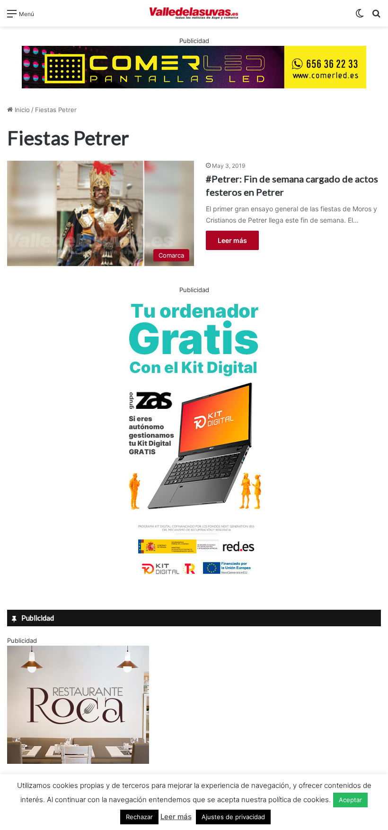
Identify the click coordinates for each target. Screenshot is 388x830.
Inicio (21, 109)
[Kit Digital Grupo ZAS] (194, 576)
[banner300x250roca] (78, 761)
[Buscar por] (376, 16)
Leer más (232, 240)
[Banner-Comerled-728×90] (194, 66)
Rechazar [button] (139, 817)
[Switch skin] (359, 16)
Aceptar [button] (350, 800)
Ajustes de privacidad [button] (233, 817)
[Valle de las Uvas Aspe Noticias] (194, 13)
